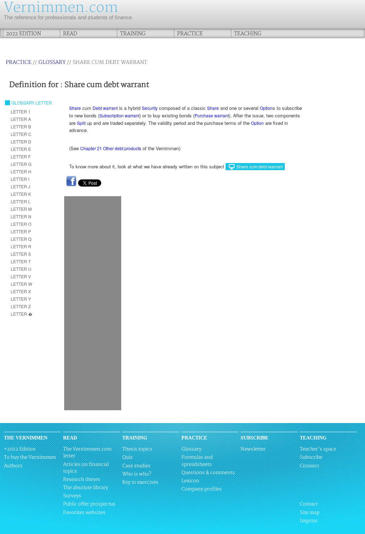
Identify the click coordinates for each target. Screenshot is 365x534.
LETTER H (21, 171)
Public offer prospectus (89, 504)
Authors (13, 466)
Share (75, 108)
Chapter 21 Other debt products (110, 148)
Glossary (52, 62)
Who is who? (136, 474)
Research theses (81, 479)
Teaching (248, 34)
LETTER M (21, 209)
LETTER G (21, 164)
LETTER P (21, 231)
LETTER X (21, 291)
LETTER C (21, 134)
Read (70, 34)
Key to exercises (140, 482)
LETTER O (21, 224)
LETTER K (21, 194)
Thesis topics (137, 449)
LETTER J (20, 186)
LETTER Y (21, 299)
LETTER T (21, 261)
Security (150, 108)
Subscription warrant (119, 115)
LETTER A (21, 119)
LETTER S (21, 254)
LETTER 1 (21, 111)
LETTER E (21, 149)
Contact (309, 504)
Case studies (136, 466)
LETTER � (21, 314)
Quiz (127, 457)
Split (81, 123)
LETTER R (21, 246)
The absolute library (85, 487)
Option (266, 108)
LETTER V (21, 276)
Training (133, 34)
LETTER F (21, 156)
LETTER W (21, 284)
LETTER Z (21, 306)
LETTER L (21, 201)
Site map (309, 512)
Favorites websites (84, 512)
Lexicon (190, 481)
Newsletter (253, 449)
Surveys (72, 496)
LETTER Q (21, 239)
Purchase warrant (212, 115)
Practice (190, 34)
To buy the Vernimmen (30, 457)
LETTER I (20, 179)
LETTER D (21, 141)
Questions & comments (208, 472)
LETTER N (21, 216)
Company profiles (201, 489)
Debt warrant (105, 108)
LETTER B (21, 126)
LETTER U (21, 269)
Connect (309, 466)
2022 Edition (23, 34)
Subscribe (311, 457)
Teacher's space (318, 449)
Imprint (309, 521)
